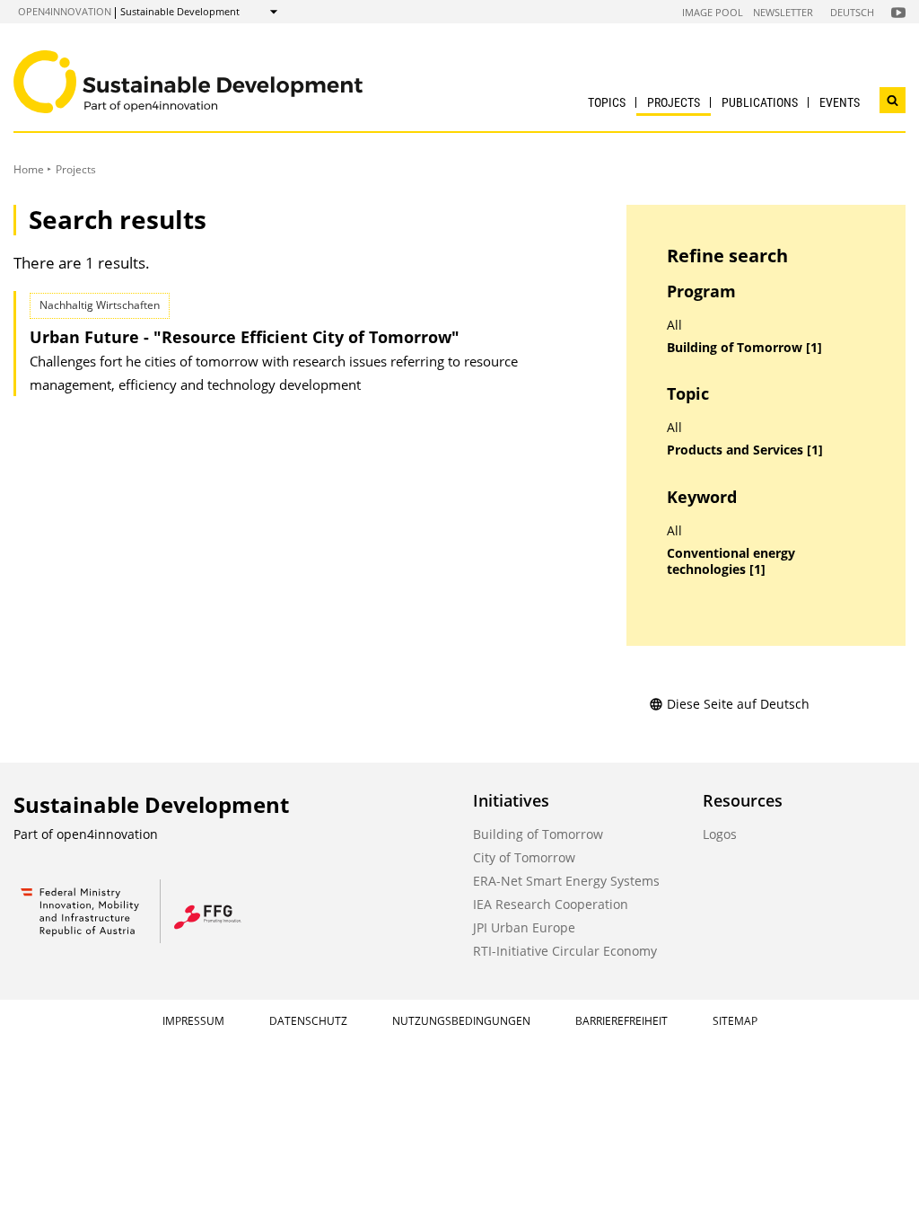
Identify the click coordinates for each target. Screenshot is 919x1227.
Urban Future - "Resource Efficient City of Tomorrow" (245, 337)
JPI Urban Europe (524, 927)
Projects (673, 102)
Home (28, 169)
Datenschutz (308, 1020)
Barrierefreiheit (621, 1020)
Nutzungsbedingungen (461, 1020)
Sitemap (735, 1020)
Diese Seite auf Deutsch (738, 703)
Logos (720, 834)
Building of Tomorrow (538, 834)
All (674, 325)
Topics (607, 102)
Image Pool (712, 12)
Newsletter (783, 12)
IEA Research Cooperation (550, 904)
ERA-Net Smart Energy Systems (566, 880)
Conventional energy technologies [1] (731, 561)
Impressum (193, 1020)
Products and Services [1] (745, 450)
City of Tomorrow (524, 857)
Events (839, 102)
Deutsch (852, 12)
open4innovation (64, 11)
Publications (760, 102)
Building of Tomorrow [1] (744, 348)
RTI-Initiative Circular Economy (565, 950)
